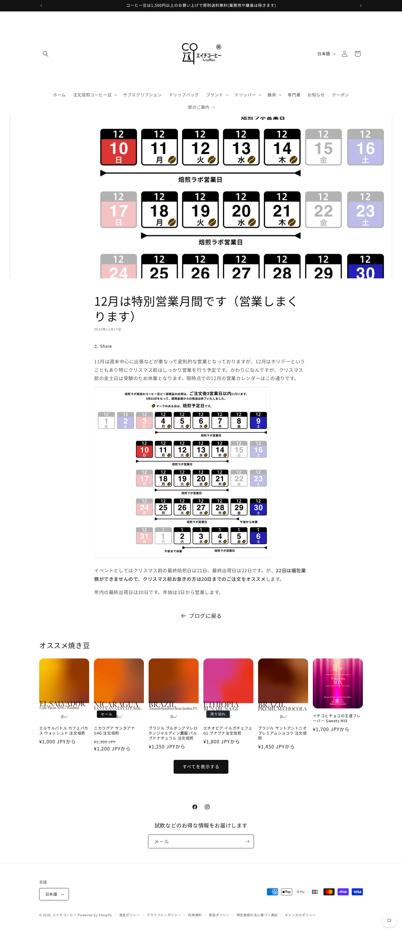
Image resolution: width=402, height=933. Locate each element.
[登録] (247, 841)
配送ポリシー (219, 914)
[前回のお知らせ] (41, 5)
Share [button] (106, 346)
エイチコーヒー (65, 914)
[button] (45, 53)
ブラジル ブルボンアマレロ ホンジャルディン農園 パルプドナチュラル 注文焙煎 (173, 733)
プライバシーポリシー (164, 914)
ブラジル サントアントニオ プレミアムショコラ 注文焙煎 (282, 733)
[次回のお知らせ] (360, 5)
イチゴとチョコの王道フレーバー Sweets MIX (337, 718)
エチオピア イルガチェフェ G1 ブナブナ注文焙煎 (228, 731)
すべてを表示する (201, 766)
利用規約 (195, 914)
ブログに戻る (205, 615)
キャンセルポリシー (300, 914)
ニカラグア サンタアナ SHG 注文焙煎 (114, 731)
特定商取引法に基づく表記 (257, 914)
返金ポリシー (129, 914)
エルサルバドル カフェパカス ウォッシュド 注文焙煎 (63, 731)
